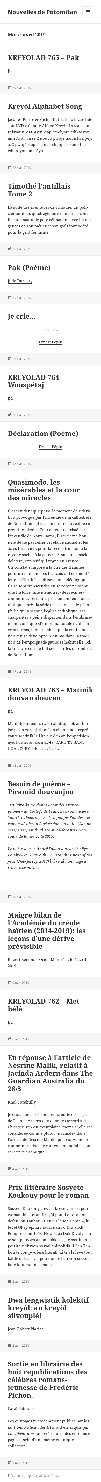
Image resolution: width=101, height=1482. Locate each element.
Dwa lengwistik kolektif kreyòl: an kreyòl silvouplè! (48, 1307)
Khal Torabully (22, 1102)
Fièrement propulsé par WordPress (33, 1475)
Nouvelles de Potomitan (42, 12)
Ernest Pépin (50, 341)
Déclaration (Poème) (43, 433)
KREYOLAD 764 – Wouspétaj (36, 381)
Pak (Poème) (29, 267)
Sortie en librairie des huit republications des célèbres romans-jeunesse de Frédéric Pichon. (47, 1379)
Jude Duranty (20, 280)
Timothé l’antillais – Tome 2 (42, 189)
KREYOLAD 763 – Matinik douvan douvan (50, 693)
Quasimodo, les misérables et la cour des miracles (44, 489)
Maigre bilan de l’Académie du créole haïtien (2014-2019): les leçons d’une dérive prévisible (47, 930)
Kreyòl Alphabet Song (45, 106)
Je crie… (22, 316)
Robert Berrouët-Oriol (28, 959)
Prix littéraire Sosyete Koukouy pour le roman (48, 1191)
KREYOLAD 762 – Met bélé (44, 1004)
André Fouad (48, 848)
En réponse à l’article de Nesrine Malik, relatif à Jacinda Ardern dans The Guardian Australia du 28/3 (50, 1073)
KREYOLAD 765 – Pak (43, 57)
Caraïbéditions (21, 1408)
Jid (10, 398)
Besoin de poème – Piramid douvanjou (41, 787)
